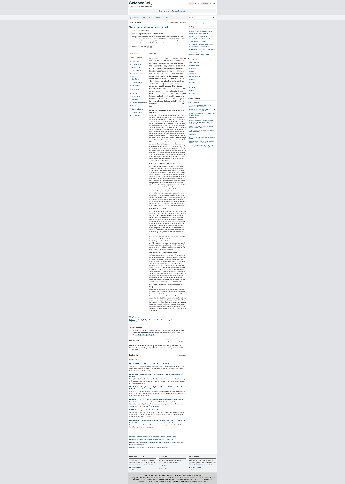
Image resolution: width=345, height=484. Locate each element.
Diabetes (191, 71)
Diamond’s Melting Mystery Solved (199, 36)
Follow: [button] (191, 3)
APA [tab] (174, 341)
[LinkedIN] (148, 47)
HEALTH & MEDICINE (193, 63)
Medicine (135, 100)
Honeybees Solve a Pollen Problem (199, 54)
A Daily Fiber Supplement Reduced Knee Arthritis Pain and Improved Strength (201, 146)
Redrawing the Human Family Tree (199, 34)
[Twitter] (142, 47)
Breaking (191, 27)
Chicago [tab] (182, 341)
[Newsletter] (214, 3)
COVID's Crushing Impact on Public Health (143, 410)
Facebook (164, 465)
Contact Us (194, 470)
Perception (192, 79)
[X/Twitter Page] (199, 3)
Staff (156, 475)
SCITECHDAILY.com (142, 432)
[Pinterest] (145, 47)
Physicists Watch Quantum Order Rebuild (201, 44)
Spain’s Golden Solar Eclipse (197, 41)
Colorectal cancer (137, 109)
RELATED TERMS (134, 89)
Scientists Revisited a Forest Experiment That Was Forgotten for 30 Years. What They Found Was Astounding (156, 444)
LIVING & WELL (192, 85)
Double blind (136, 115)
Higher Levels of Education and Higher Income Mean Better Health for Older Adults (157, 420)
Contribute (162, 475)
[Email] (151, 47)
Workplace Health (194, 65)
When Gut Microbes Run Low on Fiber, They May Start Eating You (202, 114)
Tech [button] (143, 17)
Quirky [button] (166, 17)
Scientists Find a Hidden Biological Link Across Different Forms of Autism (152, 437)
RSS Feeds (135, 470)
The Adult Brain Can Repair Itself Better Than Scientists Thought (202, 130)
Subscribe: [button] (205, 3)
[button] (199, 23)
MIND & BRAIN (192, 74)
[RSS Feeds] (210, 3)
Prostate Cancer (137, 82)
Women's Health (137, 74)
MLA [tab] (168, 341)
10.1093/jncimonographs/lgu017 (145, 335)
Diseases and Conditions (136, 78)
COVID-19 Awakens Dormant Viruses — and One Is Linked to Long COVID (202, 110)
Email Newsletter (136, 467)
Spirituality (192, 82)
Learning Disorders (194, 77)
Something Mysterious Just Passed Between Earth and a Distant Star (151, 440)
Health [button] (136, 17)
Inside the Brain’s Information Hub (199, 47)
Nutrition (135, 106)
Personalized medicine (139, 103)
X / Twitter (164, 468)
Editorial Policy (187, 475)
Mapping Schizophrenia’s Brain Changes (200, 31)
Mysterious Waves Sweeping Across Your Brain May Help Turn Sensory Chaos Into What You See (201, 122)
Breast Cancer (136, 67)
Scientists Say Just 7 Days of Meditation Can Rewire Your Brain (202, 137)
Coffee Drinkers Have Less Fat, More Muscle (202, 49)
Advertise (169, 475)
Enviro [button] (151, 17)
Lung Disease (136, 71)
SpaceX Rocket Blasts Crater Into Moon (200, 39)
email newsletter (180, 11)
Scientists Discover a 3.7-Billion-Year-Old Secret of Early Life (148, 447)
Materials (132, 320)
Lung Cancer (136, 61)
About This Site (148, 475)
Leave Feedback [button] (196, 467)
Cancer (134, 93)
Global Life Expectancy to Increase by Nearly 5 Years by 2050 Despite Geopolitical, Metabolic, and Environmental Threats (157, 388)
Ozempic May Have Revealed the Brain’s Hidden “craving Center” (201, 126)
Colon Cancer (136, 64)
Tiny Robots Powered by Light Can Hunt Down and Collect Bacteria (200, 106)
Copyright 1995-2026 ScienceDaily (140, 478)
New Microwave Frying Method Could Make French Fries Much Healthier (201, 142)
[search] (214, 17)
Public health (136, 96)
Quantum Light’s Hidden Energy (198, 52)
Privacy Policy (177, 475)
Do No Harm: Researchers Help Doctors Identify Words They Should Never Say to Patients (157, 375)
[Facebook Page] (195, 3)
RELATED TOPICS (134, 53)
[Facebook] (139, 47)
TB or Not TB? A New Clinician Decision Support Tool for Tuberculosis (153, 364)
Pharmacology (193, 68)
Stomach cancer (137, 112)
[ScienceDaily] (141, 3)
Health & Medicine (136, 58)
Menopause (136, 85)
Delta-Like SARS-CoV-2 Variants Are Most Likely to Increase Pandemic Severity (156, 399)
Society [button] (158, 17)
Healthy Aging (193, 88)
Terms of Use (197, 475)
